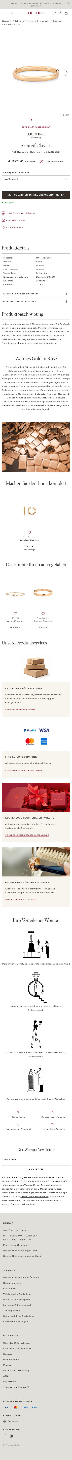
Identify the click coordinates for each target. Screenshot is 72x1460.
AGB (6, 1376)
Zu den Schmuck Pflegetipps (21, 900)
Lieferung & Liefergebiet (17, 1305)
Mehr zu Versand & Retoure (20, 710)
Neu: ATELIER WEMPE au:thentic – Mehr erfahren (36, 4)
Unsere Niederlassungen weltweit (22, 1256)
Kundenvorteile (12, 1283)
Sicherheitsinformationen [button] (19, 302)
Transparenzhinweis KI (16, 1387)
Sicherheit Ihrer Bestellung (18, 1316)
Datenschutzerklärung (16, 1370)
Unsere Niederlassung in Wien (20, 1250)
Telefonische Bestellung (17, 1294)
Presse (7, 1365)
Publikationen (11, 1359)
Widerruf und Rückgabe (16, 1299)
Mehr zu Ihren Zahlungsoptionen (23, 770)
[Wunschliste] (54, 13)
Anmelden (36, 1169)
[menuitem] (6, 13)
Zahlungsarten (11, 1310)
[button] (18, 213)
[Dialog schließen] (69, 3)
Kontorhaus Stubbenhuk (17, 1348)
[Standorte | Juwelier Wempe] (60, 13)
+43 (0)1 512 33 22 (15, 1230)
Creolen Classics (29, 540)
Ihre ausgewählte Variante (15, 172)
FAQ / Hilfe (9, 1288)
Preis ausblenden (54, 161)
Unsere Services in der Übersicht (21, 1277)
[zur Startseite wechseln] (36, 13)
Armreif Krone (15, 621)
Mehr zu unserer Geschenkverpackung (27, 835)
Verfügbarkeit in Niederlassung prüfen (36, 195)
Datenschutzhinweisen (22, 1204)
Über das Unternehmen (16, 1343)
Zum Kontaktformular (15, 1245)
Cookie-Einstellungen (15, 1321)
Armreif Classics (43, 621)
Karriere (8, 1354)
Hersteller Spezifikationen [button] (20, 294)
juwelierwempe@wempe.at (34, 1196)
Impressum (9, 1381)
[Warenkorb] (66, 13)
